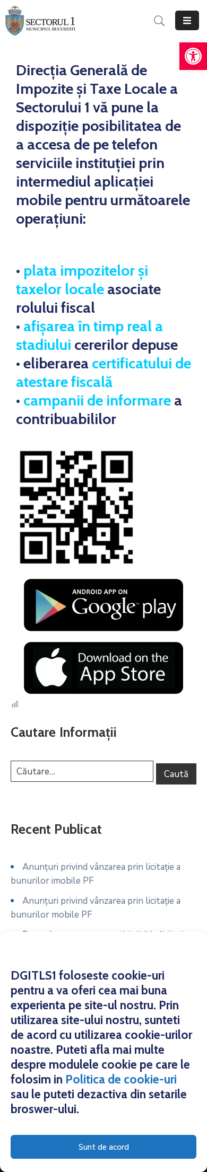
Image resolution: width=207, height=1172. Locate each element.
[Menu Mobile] (187, 20)
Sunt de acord (104, 1147)
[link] (193, 56)
